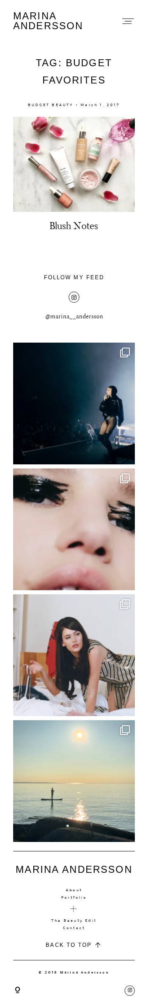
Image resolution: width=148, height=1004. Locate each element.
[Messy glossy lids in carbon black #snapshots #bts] (74, 529)
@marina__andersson (74, 316)
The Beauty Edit (74, 920)
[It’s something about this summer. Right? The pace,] (74, 781)
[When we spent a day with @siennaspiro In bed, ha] (74, 655)
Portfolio (74, 897)
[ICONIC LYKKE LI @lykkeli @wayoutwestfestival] (74, 403)
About (74, 890)
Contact (74, 928)
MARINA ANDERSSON (48, 21)
